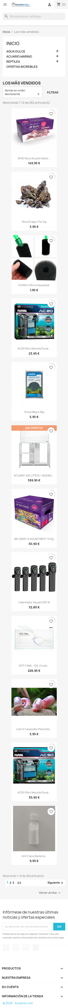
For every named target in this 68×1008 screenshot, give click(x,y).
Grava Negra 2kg (34, 412)
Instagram (26, 948)
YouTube (16, 948)
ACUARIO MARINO (19, 56)
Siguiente (56, 883)
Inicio (12, 43)
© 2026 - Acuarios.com (18, 1003)
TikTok (36, 948)
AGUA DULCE (15, 51)
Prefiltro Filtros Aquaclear (34, 285)
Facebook (6, 948)
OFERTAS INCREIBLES (22, 67)
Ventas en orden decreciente (23, 92)
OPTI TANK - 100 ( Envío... (34, 665)
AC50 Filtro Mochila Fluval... (34, 792)
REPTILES (13, 62)
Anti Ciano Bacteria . (34, 856)
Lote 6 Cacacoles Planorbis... (34, 729)
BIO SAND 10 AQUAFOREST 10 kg (34, 539)
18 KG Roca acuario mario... (34, 158)
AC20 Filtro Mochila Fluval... (34, 348)
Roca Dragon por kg (34, 221)
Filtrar (52, 92)
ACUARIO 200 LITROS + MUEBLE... (34, 475)
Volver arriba (50, 892)
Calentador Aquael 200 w (34, 602)
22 (19, 882)
